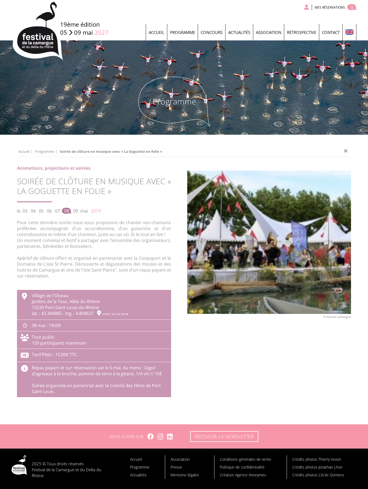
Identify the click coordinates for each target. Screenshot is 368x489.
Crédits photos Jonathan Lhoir (317, 467)
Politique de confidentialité (242, 467)
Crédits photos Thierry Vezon (316, 459)
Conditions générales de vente (245, 459)
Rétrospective (301, 32)
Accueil (156, 32)
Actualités (239, 32)
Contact (331, 32)
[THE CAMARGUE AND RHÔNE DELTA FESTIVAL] (349, 32)
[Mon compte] (306, 7)
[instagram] (160, 436)
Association (268, 32)
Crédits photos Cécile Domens (318, 474)
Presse (176, 467)
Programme (182, 32)
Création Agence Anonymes (243, 474)
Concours (212, 32)
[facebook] (150, 436)
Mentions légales (185, 474)
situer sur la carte (115, 313)
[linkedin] (170, 436)
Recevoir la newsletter (224, 436)
